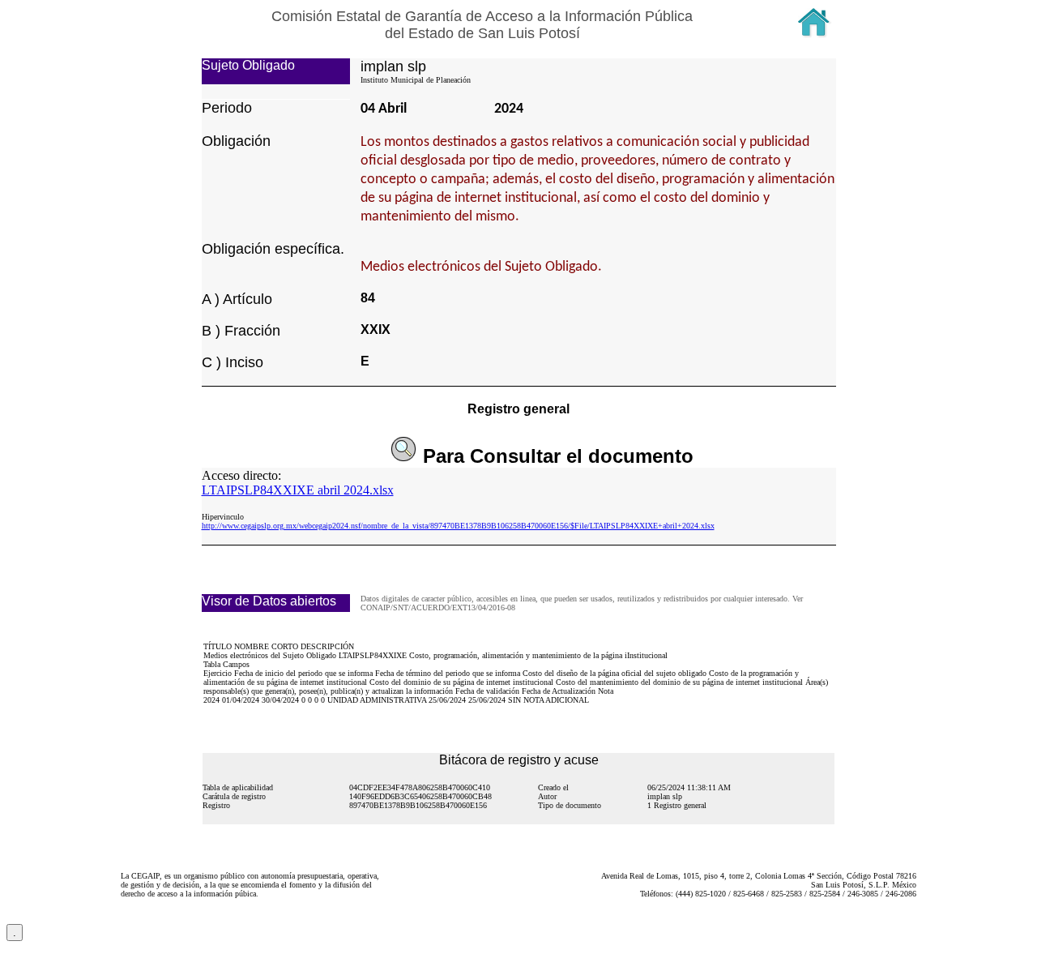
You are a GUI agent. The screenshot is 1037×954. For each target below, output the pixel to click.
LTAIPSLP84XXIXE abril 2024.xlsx (298, 490)
